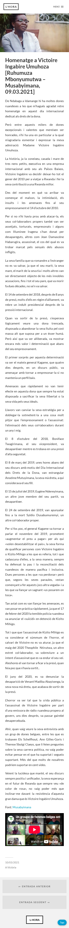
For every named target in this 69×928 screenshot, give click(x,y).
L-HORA (35, 919)
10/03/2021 (12, 862)
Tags (62, 922)
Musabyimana (22, 807)
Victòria (11, 867)
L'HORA (11, 6)
